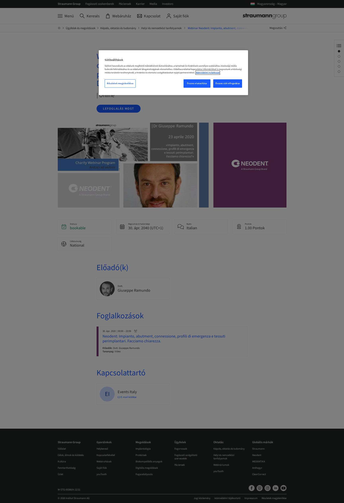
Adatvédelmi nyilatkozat (208, 72)
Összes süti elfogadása (227, 83)
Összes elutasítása (197, 83)
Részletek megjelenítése (120, 83)
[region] (173, 72)
